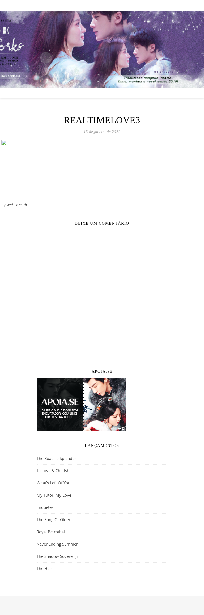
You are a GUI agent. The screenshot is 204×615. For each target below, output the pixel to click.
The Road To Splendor (56, 458)
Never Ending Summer (57, 544)
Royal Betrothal (51, 531)
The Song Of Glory (53, 519)
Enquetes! (45, 507)
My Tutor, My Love (54, 495)
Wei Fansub (17, 204)
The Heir (44, 568)
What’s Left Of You (53, 482)
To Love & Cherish (53, 470)
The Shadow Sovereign (57, 556)
